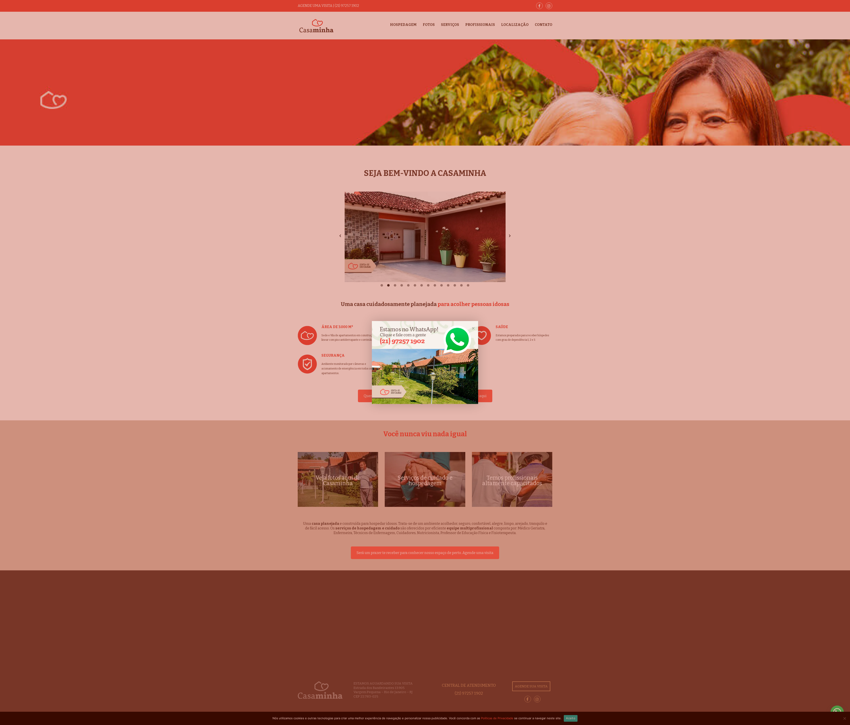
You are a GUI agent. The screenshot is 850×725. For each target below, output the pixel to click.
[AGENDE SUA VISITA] (425, 362)
